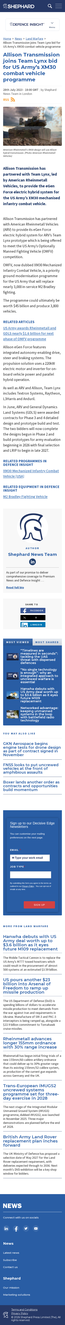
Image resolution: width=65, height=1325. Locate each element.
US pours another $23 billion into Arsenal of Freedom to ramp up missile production (27, 986)
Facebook (37, 610)
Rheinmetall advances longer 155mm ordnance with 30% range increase (30, 1043)
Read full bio (15, 587)
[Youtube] (36, 1228)
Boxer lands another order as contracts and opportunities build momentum (31, 786)
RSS (6, 99)
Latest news (11, 1252)
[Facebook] (16, 1228)
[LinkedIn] (6, 1228)
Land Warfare (34, 39)
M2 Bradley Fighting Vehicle (25, 496)
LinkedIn (32, 561)
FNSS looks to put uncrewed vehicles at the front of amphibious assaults (31, 768)
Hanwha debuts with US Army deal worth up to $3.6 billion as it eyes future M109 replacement (30, 942)
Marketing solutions (16, 1294)
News (18, 39)
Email (15, 850)
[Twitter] (26, 1228)
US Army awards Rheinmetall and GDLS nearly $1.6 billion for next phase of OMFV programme (29, 333)
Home (7, 39)
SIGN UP (39, 904)
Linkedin (36, 624)
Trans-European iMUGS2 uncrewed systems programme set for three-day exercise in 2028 (31, 1092)
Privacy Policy (28, 886)
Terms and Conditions (24, 1309)
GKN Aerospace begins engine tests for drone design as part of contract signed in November (32, 749)
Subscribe (10, 1260)
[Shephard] (18, 6)
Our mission (11, 1287)
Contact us (10, 1267)
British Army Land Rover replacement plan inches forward (30, 1141)
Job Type (17, 866)
